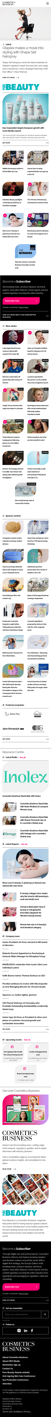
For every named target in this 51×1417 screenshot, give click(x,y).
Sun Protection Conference (15, 1380)
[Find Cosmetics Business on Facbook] (32, 1331)
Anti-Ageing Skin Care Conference (18, 1376)
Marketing (45, 360)
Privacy (27, 1412)
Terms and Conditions (12, 1412)
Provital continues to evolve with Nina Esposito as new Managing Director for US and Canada (24, 985)
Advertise (7, 1384)
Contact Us (7, 1368)
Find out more (8, 77)
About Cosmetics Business (15, 1357)
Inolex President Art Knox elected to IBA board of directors (24, 944)
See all (23, 757)
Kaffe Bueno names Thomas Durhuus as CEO (23, 976)
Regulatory (20, 452)
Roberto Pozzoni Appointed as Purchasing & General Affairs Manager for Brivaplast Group (23, 955)
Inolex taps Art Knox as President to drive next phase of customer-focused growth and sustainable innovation (24, 1020)
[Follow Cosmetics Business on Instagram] (19, 1331)
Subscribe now (12, 301)
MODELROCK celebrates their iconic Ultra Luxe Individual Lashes (24, 966)
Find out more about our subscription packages (19, 316)
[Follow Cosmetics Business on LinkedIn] (25, 1331)
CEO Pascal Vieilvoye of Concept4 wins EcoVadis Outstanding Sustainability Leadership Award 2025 (25, 1006)
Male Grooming (31, 484)
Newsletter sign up (11, 1365)
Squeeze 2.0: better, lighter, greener (19, 995)
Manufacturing (19, 420)
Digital (46, 389)
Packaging (45, 452)
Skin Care (20, 331)
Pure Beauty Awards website (16, 1372)
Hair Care (20, 389)
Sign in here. (23, 307)
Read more (7, 1169)
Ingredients (45, 420)
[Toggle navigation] (47, 3)
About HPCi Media (11, 1361)
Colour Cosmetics (18, 360)
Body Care (45, 331)
